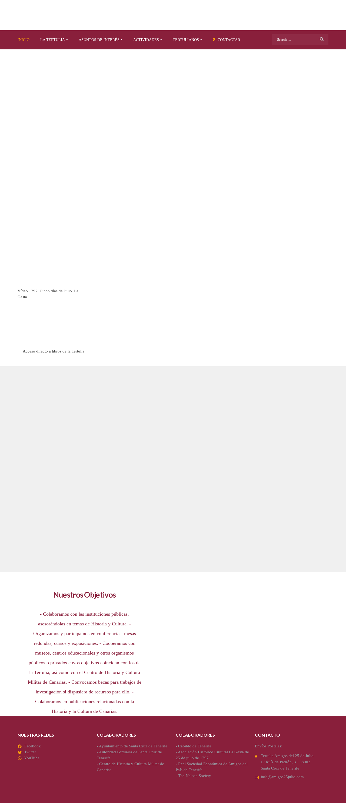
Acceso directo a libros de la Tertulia (53, 351)
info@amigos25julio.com (282, 777)
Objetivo (33, 500)
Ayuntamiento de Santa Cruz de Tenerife (133, 746)
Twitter (30, 752)
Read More (30, 550)
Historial (245, 500)
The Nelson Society (194, 776)
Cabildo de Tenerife (194, 746)
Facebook (32, 746)
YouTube (31, 758)
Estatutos (140, 500)
